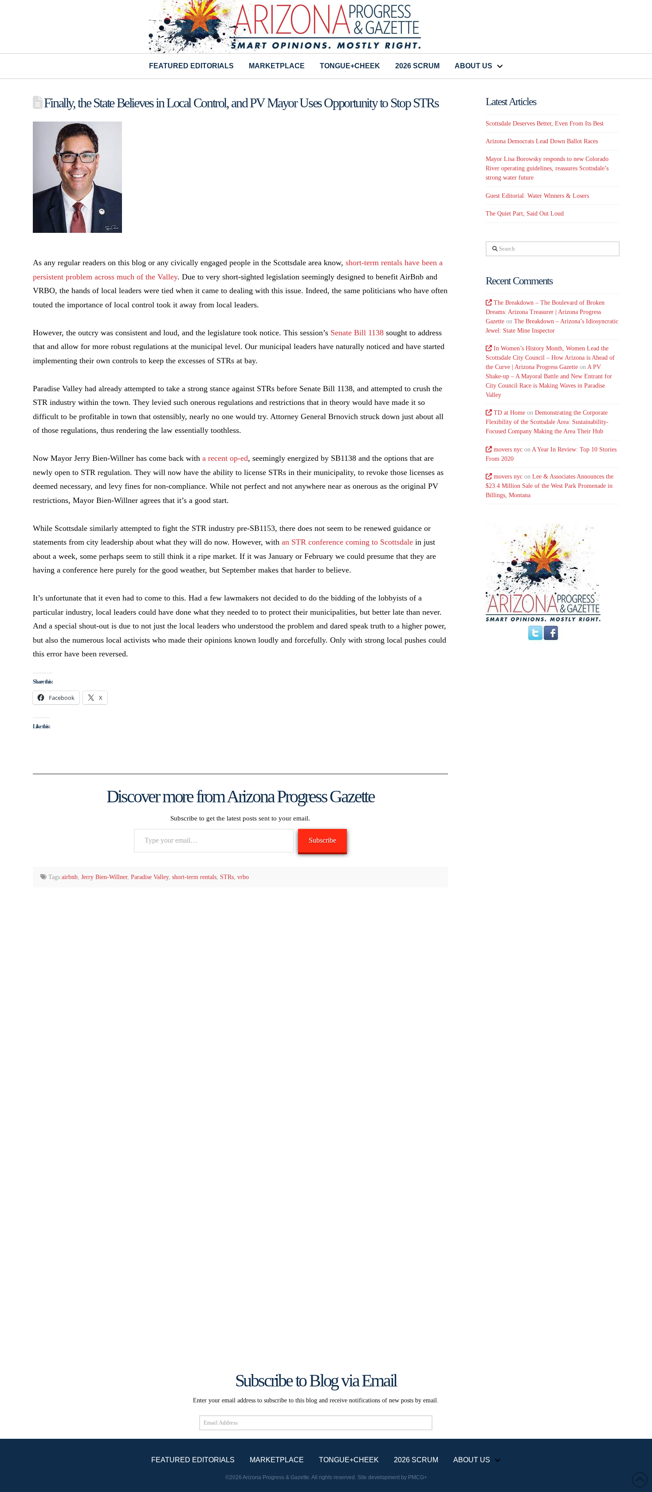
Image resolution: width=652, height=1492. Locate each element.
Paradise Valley (150, 877)
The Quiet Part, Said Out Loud (525, 213)
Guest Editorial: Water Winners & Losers (537, 195)
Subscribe (322, 840)
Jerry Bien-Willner (104, 877)
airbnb (70, 877)
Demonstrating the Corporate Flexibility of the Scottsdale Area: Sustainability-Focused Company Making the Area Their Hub (547, 422)
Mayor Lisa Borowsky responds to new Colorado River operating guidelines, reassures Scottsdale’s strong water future (547, 168)
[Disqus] (240, 1010)
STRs (227, 877)
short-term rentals (194, 877)
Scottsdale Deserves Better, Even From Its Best (545, 123)
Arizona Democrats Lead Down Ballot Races (542, 141)
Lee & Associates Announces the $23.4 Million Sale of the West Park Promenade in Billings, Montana (549, 486)
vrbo (243, 877)
